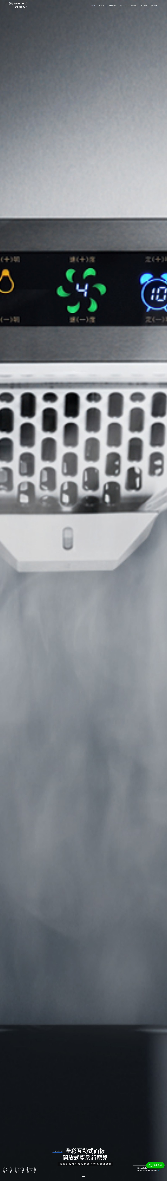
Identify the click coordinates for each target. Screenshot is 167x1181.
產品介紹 (102, 6)
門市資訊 (144, 6)
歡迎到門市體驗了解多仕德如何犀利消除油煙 (147, 1169)
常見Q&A (123, 6)
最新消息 (134, 6)
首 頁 (93, 6)
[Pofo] (18, 5)
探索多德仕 (113, 6)
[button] (83, 1176)
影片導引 (154, 6)
